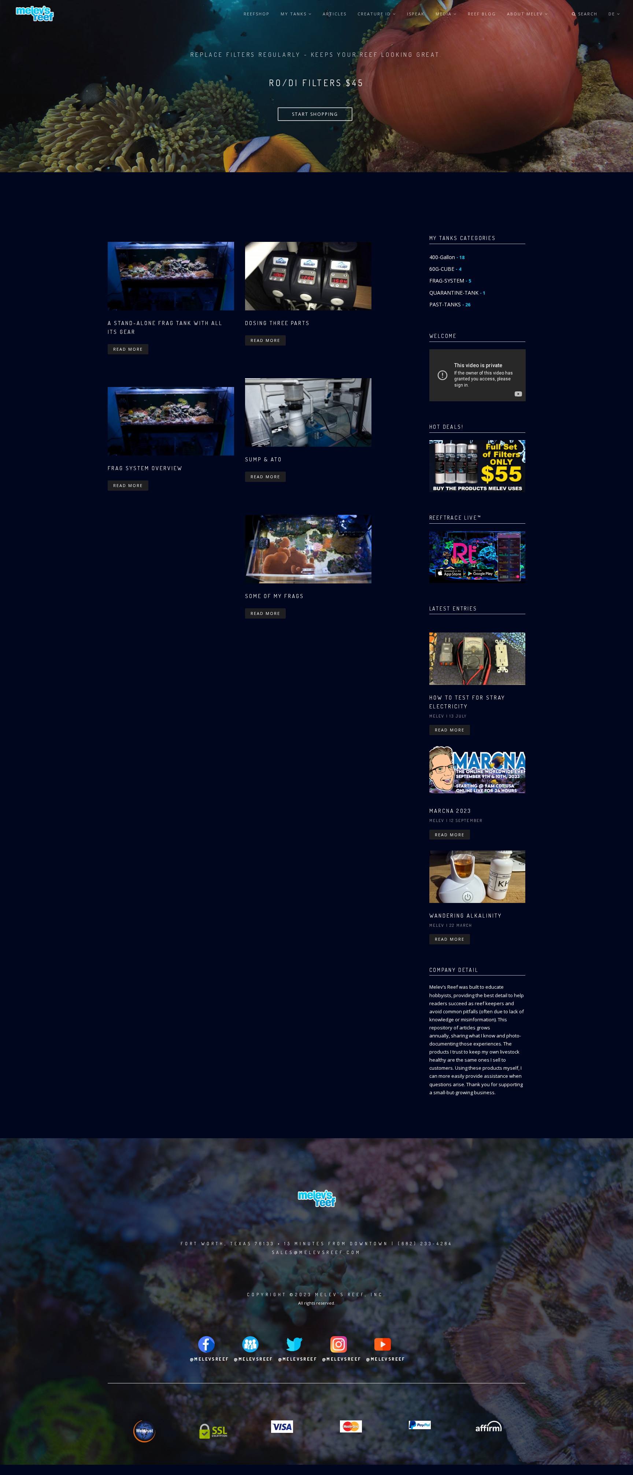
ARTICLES (335, 13)
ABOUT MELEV (526, 13)
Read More (128, 349)
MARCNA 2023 (450, 810)
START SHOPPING (315, 114)
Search (586, 13)
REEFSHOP (257, 13)
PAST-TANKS (449, 304)
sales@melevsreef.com (316, 1252)
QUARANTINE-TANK (457, 292)
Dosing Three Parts (277, 323)
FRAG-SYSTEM (450, 280)
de (612, 13)
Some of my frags (274, 596)
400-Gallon (446, 257)
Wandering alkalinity (465, 915)
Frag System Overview (145, 468)
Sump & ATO (263, 459)
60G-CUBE (445, 268)
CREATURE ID (375, 13)
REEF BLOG (482, 13)
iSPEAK (416, 13)
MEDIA (445, 13)
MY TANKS (294, 13)
